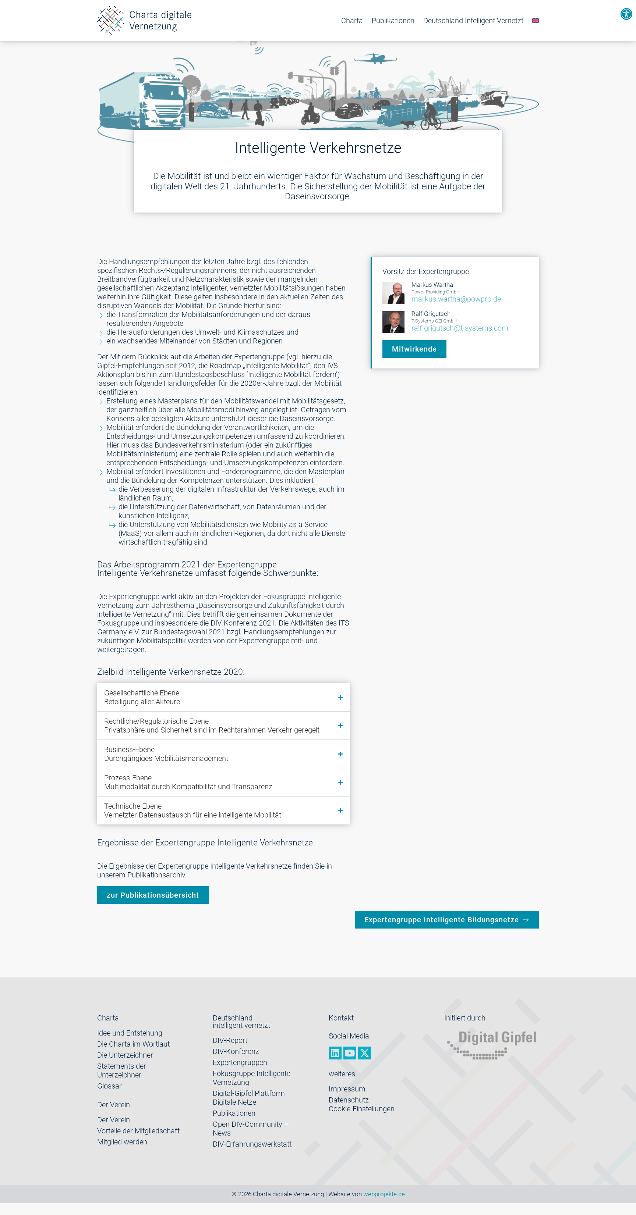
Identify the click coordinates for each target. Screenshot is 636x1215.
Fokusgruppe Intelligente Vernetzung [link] (251, 1078)
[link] (626, 14)
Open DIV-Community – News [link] (251, 1128)
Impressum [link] (347, 1088)
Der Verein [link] (113, 1119)
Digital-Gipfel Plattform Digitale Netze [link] (249, 1098)
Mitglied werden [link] (122, 1141)
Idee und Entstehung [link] (129, 1033)
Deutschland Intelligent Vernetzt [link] (473, 20)
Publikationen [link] (393, 20)
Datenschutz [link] (349, 1099)
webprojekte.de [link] (384, 1194)
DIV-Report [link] (230, 1040)
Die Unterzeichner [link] (125, 1055)
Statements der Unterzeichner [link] (121, 1070)
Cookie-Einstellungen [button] (362, 1108)
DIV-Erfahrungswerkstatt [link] (252, 1144)
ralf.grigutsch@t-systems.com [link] (459, 328)
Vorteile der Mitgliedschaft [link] (138, 1130)
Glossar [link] (109, 1086)
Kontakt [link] (341, 1018)
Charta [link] (352, 20)
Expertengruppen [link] (240, 1062)
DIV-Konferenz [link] (236, 1051)
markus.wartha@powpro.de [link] (456, 299)
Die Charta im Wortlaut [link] (133, 1044)
